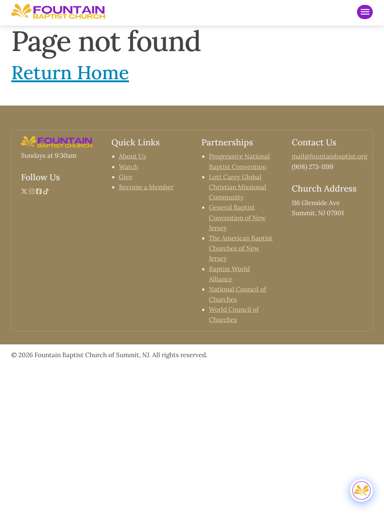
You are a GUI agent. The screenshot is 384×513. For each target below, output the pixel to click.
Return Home (70, 72)
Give (125, 177)
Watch (128, 167)
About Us (132, 156)
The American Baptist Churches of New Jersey (241, 248)
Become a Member (146, 187)
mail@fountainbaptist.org (329, 156)
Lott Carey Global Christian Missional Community (237, 187)
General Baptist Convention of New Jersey (237, 217)
